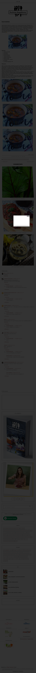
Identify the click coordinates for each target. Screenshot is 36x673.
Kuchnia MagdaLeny (23, 225)
